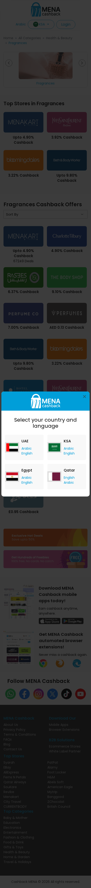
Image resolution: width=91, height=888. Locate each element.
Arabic (26, 448)
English (26, 453)
